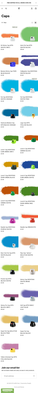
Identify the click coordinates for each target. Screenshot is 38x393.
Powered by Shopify (26, 383)
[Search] (6, 8)
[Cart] (36, 8)
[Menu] (2, 8)
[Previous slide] (2, 3)
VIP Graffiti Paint (15, 383)
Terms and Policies (19, 387)
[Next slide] (36, 3)
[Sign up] (34, 376)
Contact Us (6, 391)
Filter (5, 22)
